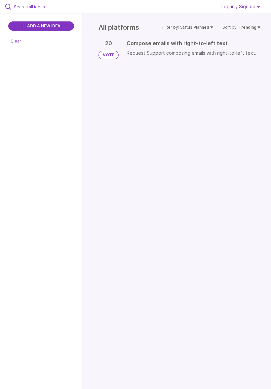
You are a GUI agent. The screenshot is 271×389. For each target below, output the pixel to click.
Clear (16, 41)
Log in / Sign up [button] (239, 6)
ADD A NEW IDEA (43, 25)
